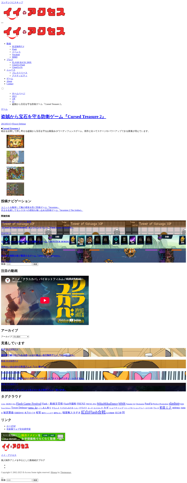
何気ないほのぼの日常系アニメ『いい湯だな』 (24, 367)
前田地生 (176, 408)
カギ (106, 407)
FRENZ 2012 (91, 404)
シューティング (116, 408)
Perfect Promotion (160, 404)
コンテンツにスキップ (12, 2)
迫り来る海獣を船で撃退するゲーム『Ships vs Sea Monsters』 (31, 256)
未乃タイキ (29, 413)
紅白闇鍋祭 (110, 413)
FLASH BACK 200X (21, 62)
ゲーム (10, 78)
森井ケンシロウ (47, 413)
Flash (14, 49)
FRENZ (81, 403)
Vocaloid (16, 54)
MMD (15, 57)
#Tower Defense (18, 124)
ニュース (11, 70)
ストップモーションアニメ (134, 408)
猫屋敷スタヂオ (71, 412)
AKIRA (9, 404)
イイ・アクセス (8, 455)
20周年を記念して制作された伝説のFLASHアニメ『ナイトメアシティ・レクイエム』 (43, 378)
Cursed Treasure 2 (11, 128)
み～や (90, 408)
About (9, 81)
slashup (174, 403)
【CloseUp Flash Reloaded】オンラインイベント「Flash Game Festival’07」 (37, 227)
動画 (9, 43)
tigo (182, 404)
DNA (14, 404)
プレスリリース (19, 73)
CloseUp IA (17, 67)
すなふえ (56, 408)
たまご (76, 408)
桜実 (38, 412)
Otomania (140, 404)
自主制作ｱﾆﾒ (18, 46)
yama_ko (33, 407)
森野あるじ (58, 413)
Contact (10, 84)
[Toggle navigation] (2, 22)
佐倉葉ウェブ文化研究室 (19, 429)
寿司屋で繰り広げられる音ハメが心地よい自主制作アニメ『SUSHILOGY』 (38, 355)
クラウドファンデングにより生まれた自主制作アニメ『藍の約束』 (34, 390)
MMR (122, 403)
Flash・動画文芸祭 (52, 403)
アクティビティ (19, 75)
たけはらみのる (67, 408)
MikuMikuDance (107, 403)
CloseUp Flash (18, 65)
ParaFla (149, 403)
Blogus (54, 472)
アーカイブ (6, 336)
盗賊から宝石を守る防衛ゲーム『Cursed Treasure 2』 (53, 116)
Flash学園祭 (70, 403)
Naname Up (130, 404)
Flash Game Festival (28, 403)
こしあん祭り (44, 408)
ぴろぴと (83, 408)
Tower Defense (19, 407)
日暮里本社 (19, 413)
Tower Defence (6, 408)
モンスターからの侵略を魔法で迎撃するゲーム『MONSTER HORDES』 (37, 241)
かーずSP (11, 426)
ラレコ (156, 408)
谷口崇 (118, 413)
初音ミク (165, 407)
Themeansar (65, 472)
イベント (16, 52)
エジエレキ (98, 408)
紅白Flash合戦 (93, 412)
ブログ (10, 59)
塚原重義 (8, 412)
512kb (3, 404)
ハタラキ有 (148, 408)
